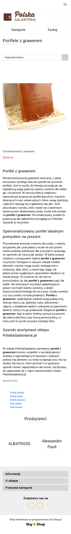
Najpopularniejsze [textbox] (14, 57)
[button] (35, 474)
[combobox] (35, 57)
